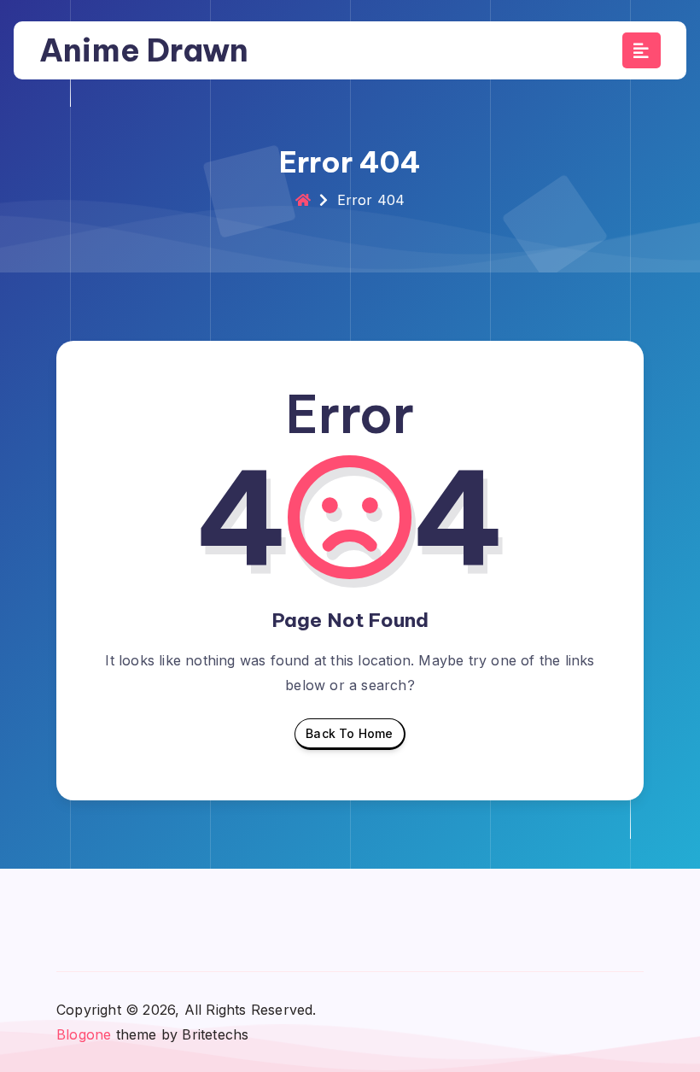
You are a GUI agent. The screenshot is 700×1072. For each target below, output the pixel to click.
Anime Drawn (143, 50)
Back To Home (349, 733)
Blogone (83, 1034)
